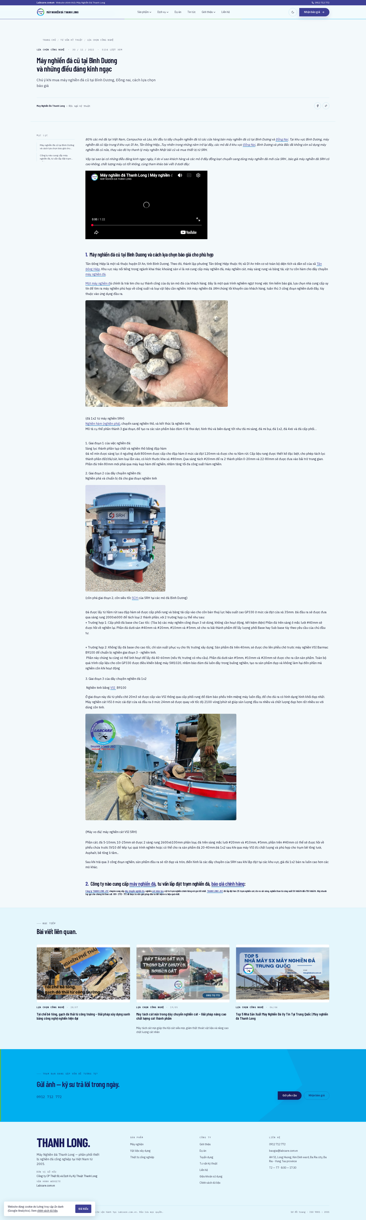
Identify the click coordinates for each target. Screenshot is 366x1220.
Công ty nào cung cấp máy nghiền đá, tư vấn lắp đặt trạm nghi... (55, 158)
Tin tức (191, 12)
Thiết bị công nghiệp (142, 1157)
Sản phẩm (143, 12)
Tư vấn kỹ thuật (209, 1163)
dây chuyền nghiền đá (134, 891)
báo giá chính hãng (227, 883)
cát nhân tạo (158, 891)
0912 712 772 (322, 2)
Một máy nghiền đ (97, 283)
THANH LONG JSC (215, 891)
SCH (135, 598)
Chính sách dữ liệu (210, 1182)
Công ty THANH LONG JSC (97, 891)
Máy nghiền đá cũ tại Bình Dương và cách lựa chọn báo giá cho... (57, 147)
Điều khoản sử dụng (211, 1176)
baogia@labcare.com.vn (283, 1150)
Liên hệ (226, 12)
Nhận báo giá (312, 12)
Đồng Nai (282, 139)
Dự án (178, 12)
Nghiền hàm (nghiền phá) (102, 423)
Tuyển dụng (206, 1157)
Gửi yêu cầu (290, 1095)
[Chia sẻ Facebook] (317, 105)
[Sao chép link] (326, 105)
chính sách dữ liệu (47, 1210)
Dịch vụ (161, 12)
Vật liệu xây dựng (140, 1150)
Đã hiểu (83, 1208)
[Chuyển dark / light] (293, 12)
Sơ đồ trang (298, 1211)
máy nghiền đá (95, 274)
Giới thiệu (207, 12)
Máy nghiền (137, 1144)
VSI (113, 688)
